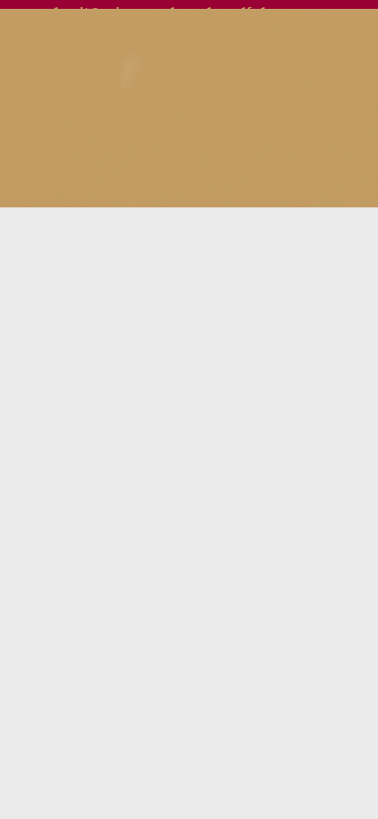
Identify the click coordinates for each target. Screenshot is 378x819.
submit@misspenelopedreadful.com (169, 12)
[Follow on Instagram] (326, 83)
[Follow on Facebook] (289, 83)
